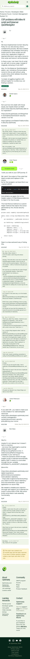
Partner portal (6, 604)
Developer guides (7, 606)
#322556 (4, 126)
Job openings (6, 588)
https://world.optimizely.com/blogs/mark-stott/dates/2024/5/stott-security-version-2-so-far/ (14, 115)
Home (2, 12)
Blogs (18, 585)
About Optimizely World (15, 647)
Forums (7, 12)
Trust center (15, 652)
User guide (5, 608)
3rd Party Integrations (15, 656)
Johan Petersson (14, 398)
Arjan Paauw (13, 160)
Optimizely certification (6, 585)
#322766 (4, 424)
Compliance (15, 654)
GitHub (4, 612)
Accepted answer (9, 168)
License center (6, 590)
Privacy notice (15, 649)
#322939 (4, 501)
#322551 (4, 89)
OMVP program (21, 580)
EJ (10, 30)
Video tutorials (6, 610)
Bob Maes (12, 429)
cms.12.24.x (5, 86)
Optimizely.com (7, 583)
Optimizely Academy (5, 614)
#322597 (4, 247)
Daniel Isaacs (13, 94)
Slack (18, 587)
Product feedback (21, 589)
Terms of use (15, 650)
